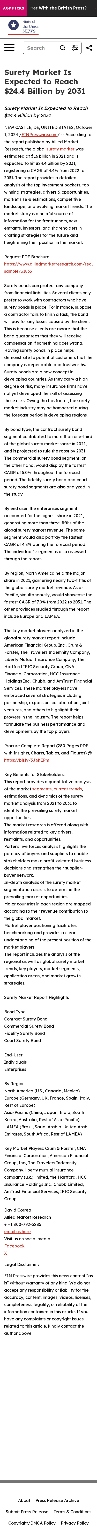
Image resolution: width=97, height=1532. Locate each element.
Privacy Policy (75, 1523)
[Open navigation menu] (9, 48)
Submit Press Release (27, 1511)
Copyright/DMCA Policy (32, 1523)
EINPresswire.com (39, 134)
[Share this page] (89, 48)
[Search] (62, 48)
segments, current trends (57, 788)
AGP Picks (13, 8)
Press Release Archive (57, 1500)
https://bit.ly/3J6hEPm (26, 760)
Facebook (14, 1246)
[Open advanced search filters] (75, 48)
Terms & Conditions (72, 1511)
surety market (60, 149)
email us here (17, 1231)
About (24, 1500)
